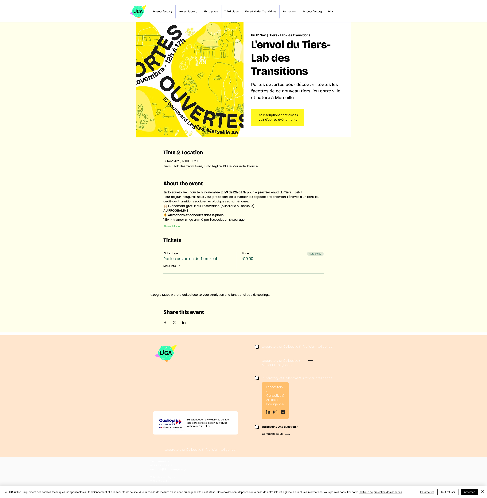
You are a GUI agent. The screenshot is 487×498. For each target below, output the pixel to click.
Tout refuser (448, 492)
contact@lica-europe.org (168, 469)
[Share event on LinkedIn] (184, 322)
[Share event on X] (174, 322)
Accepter (469, 492)
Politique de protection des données (380, 492)
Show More (171, 226)
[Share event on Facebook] (165, 322)
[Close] (482, 492)
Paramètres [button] (427, 492)
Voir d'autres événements (278, 119)
